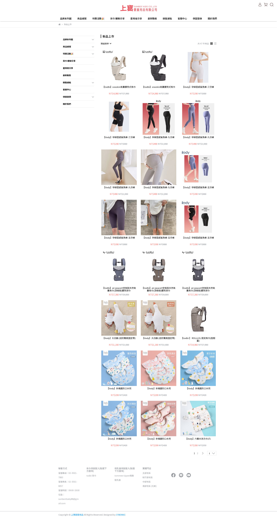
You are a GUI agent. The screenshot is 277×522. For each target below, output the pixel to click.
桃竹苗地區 (148, 477)
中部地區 (147, 481)
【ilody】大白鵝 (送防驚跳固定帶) (118, 338)
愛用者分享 (136, 18)
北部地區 (147, 473)
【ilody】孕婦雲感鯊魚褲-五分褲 (198, 187)
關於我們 (212, 18)
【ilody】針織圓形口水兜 (119, 388)
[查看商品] (115, 66)
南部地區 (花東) (150, 486)
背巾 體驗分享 (117, 18)
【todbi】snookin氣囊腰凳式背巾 (119, 87)
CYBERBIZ (120, 514)
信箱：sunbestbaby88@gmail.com (68, 499)
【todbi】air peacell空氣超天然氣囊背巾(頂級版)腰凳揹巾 (119, 289)
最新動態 (152, 18)
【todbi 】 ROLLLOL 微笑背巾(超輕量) (198, 339)
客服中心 (182, 18)
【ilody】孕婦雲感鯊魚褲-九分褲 (158, 137)
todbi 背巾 (91, 475)
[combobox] (106, 43)
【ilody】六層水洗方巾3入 (198, 438)
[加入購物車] (123, 66)
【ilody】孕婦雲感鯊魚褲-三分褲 (198, 87)
